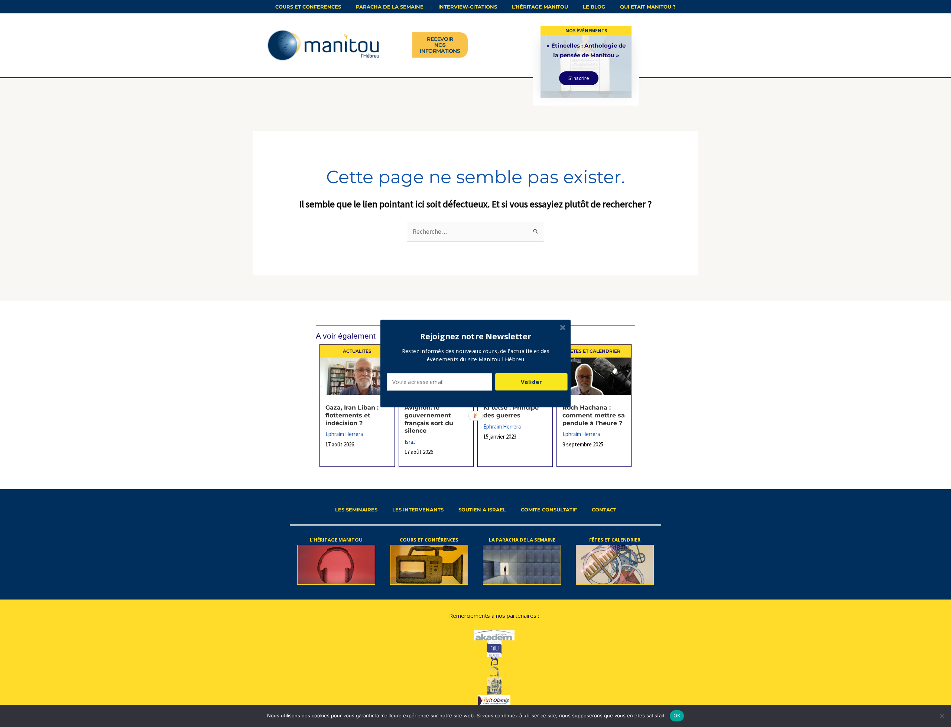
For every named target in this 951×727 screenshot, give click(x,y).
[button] (476, 336)
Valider (531, 381)
